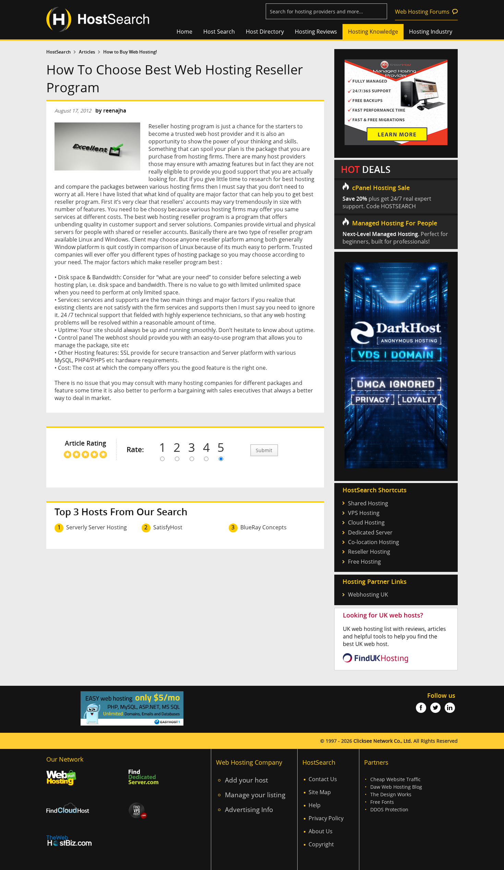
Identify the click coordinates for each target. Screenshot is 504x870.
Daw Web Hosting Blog (396, 787)
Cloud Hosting (366, 522)
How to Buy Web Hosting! (130, 52)
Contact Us (323, 779)
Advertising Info (249, 809)
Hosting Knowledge (373, 31)
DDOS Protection (389, 809)
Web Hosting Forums (422, 11)
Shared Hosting (368, 503)
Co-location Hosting (373, 542)
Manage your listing (255, 794)
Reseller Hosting (369, 551)
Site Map (320, 792)
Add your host (246, 780)
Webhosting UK (368, 594)
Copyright (321, 844)
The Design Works (390, 794)
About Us (321, 831)
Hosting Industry (430, 31)
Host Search (219, 31)
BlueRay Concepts (263, 527)
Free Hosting (364, 561)
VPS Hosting (364, 513)
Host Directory (265, 31)
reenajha (114, 110)
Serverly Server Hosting (96, 527)
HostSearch (58, 52)
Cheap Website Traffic (395, 779)
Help (315, 805)
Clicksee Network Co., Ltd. (382, 741)
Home (184, 31)
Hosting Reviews (316, 31)
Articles (87, 52)
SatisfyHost (167, 527)
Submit (264, 450)
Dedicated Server (370, 532)
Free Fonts (382, 802)
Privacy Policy (326, 818)
